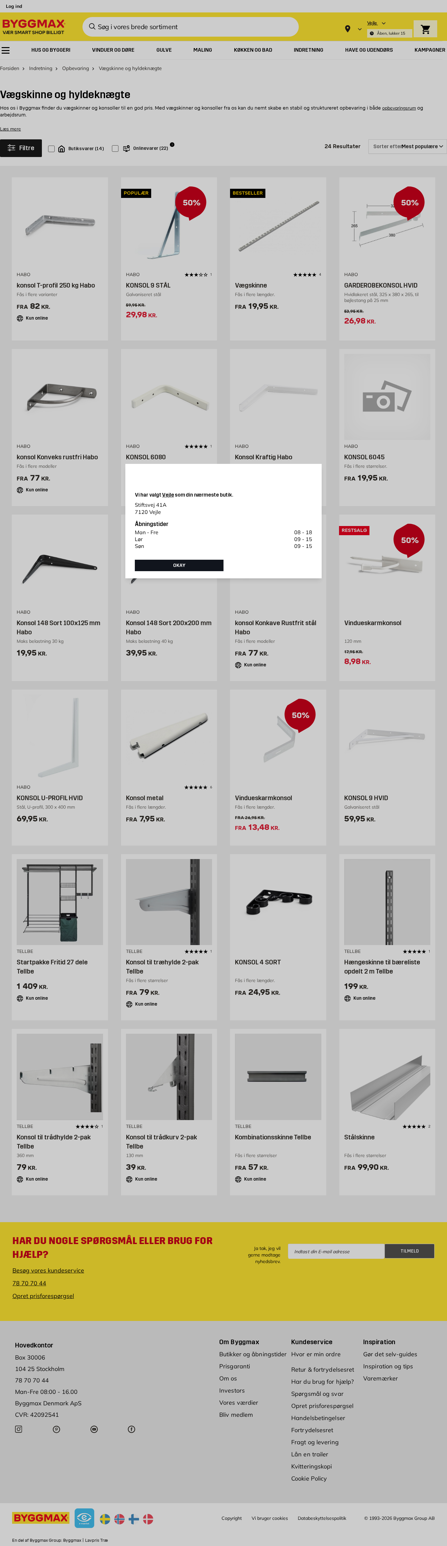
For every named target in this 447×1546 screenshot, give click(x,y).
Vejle (168, 495)
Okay (179, 565)
